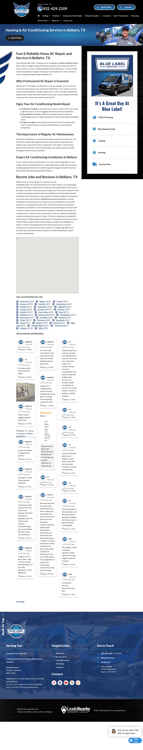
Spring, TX (40, 323)
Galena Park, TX (43, 307)
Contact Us (67, 21)
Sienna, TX (24, 323)
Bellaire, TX (43, 301)
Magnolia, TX (25, 315)
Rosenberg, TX (61, 320)
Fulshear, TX (24, 307)
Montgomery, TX (66, 315)
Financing (135, 16)
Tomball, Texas (60, 325)
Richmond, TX (42, 320)
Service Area (43, 21)
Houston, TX (42, 309)
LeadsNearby (120, 710)
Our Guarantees (63, 660)
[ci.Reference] (25, 401)
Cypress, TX (24, 304)
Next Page (20, 601)
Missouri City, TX (45, 315)
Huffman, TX (62, 309)
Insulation (107, 16)
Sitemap (49, 712)
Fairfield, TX (43, 304)
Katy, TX (62, 312)
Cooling (45, 16)
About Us (55, 21)
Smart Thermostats (121, 16)
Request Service (107, 658)
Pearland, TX (63, 317)
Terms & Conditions (25, 712)
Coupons (60, 667)
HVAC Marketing (100, 710)
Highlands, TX (63, 307)
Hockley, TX (24, 309)
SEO (111, 710)
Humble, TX (24, 312)
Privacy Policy (39, 712)
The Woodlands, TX (38, 325)
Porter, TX (24, 320)
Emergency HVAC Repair (72, 16)
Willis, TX (42, 328)
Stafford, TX (58, 323)
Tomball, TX (24, 328)
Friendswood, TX (62, 304)
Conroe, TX (61, 301)
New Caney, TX (26, 317)
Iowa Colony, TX (44, 312)
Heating (55, 16)
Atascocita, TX (25, 301)
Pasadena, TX (45, 317)
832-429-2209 (55, 8)
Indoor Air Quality (92, 16)
